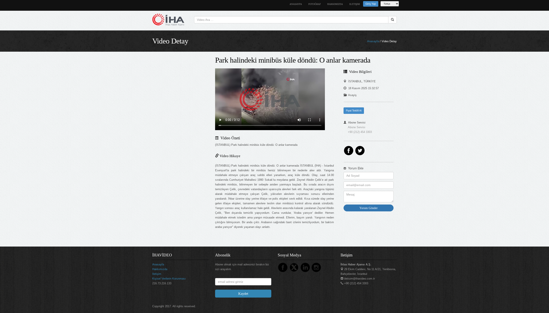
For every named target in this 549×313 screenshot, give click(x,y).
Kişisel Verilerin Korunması (169, 278)
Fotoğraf (314, 4)
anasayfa (296, 4)
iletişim (354, 4)
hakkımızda (335, 4)
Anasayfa (373, 41)
